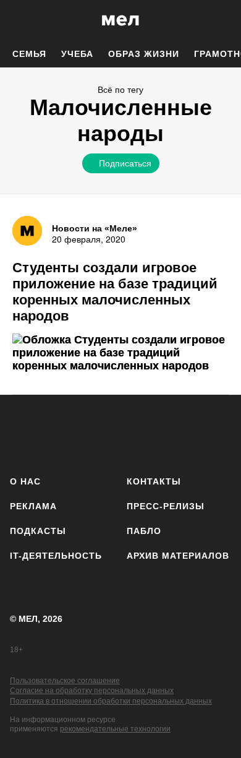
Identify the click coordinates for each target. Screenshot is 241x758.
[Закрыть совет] (195, 184)
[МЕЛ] (120, 20)
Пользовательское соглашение (65, 680)
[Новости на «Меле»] (27, 231)
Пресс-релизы (166, 506)
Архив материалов (178, 556)
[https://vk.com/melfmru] (88, 433)
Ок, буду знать (81, 246)
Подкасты (38, 531)
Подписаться (125, 163)
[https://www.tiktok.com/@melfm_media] (121, 433)
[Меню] (222, 20)
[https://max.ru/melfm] (218, 433)
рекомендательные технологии (115, 729)
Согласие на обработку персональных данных (92, 690)
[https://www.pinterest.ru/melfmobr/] (153, 433)
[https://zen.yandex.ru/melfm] (56, 433)
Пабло (144, 531)
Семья (29, 54)
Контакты (154, 481)
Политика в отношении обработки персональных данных (111, 701)
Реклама (33, 506)
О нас (25, 481)
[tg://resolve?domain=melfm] (23, 433)
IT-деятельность (56, 556)
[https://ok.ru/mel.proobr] (185, 433)
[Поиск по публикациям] (18, 20)
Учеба (77, 54)
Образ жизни (143, 54)
